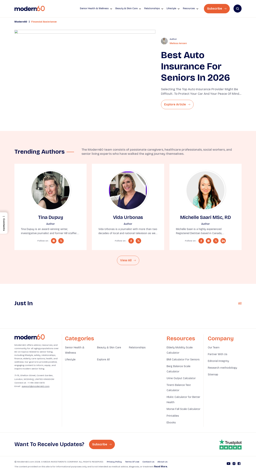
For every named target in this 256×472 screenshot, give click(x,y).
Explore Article (175, 104)
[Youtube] (229, 464)
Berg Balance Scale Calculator (178, 369)
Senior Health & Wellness (74, 350)
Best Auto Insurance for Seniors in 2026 (195, 66)
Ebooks (171, 422)
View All (126, 260)
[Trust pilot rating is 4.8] (230, 444)
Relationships (137, 347)
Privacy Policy (114, 461)
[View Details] (50, 190)
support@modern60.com (35, 386)
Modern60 (20, 21)
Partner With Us (217, 354)
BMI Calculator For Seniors (183, 359)
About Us (162, 461)
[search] (238, 9)
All (240, 303)
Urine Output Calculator (181, 378)
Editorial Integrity (218, 361)
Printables (173, 415)
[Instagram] (234, 464)
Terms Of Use (132, 461)
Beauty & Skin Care (109, 347)
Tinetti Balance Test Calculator (179, 387)
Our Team (213, 347)
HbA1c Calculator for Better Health (183, 399)
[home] (29, 8)
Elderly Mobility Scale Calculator (180, 350)
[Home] (29, 337)
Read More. (161, 466)
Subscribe (215, 8)
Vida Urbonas (128, 217)
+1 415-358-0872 (36, 382)
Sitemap (213, 374)
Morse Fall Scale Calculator (183, 409)
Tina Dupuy (50, 217)
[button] (3, 223)
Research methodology (222, 367)
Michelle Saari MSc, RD (205, 217)
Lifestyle (70, 359)
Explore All (103, 359)
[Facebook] (239, 464)
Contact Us (148, 461)
